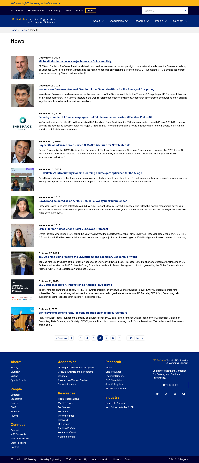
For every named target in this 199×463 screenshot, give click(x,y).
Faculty (15, 403)
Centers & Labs (113, 371)
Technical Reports (115, 376)
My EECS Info (65, 403)
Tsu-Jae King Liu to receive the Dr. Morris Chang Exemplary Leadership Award (88, 256)
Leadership (16, 398)
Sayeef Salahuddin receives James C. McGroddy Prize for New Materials (84, 145)
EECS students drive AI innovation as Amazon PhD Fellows (75, 284)
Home (14, 30)
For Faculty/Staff (36, 10)
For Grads (63, 411)
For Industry (54, 10)
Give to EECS (170, 385)
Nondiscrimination (100, 459)
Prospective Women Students (73, 380)
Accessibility (81, 459)
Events (79, 10)
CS (18, 459)
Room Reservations (68, 398)
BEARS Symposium (115, 388)
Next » (140, 338)
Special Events (18, 380)
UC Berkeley (30, 459)
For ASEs (63, 419)
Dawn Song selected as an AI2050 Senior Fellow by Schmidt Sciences (83, 200)
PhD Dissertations (114, 380)
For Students (17, 10)
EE (12, 459)
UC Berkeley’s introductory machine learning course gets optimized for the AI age (90, 173)
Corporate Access (115, 403)
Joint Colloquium (114, 384)
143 (130, 338)
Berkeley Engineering (50, 459)
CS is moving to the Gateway (42, 3)
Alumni (14, 415)
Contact (15, 447)
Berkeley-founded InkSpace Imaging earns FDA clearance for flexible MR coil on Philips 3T (96, 117)
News (68, 10)
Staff (13, 407)
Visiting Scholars (66, 436)
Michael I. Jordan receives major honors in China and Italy (75, 61)
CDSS (68, 459)
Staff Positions (18, 442)
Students (15, 411)
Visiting (14, 376)
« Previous (62, 338)
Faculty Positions (20, 438)
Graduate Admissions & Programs (75, 371)
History (14, 367)
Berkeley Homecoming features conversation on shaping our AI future (83, 312)
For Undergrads (66, 415)
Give (90, 10)
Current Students (67, 384)
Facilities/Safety (66, 428)
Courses (62, 376)
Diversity (15, 371)
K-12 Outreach (18, 434)
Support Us (17, 430)
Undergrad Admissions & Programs (76, 367)
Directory (15, 394)
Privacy (117, 459)
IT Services (64, 424)
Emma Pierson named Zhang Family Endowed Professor (73, 228)
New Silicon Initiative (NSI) (119, 407)
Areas (108, 367)
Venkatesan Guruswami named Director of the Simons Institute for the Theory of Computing (97, 89)
